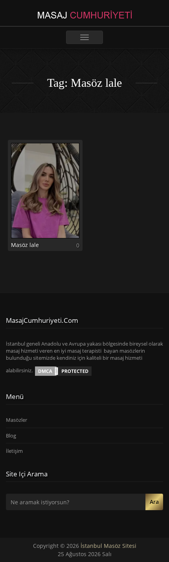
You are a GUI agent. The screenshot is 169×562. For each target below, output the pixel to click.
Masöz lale (25, 245)
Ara (154, 501)
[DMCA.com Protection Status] (63, 370)
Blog (11, 435)
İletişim (14, 450)
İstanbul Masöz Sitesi (108, 545)
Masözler (16, 419)
